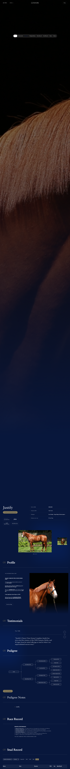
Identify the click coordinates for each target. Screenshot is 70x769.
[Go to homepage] (35, 3)
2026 (33, 759)
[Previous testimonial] (64, 637)
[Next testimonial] (64, 632)
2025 (30, 759)
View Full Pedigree (7, 691)
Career (37, 759)
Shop (65, 2)
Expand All (22, 759)
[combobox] (11, 3)
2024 (27, 759)
